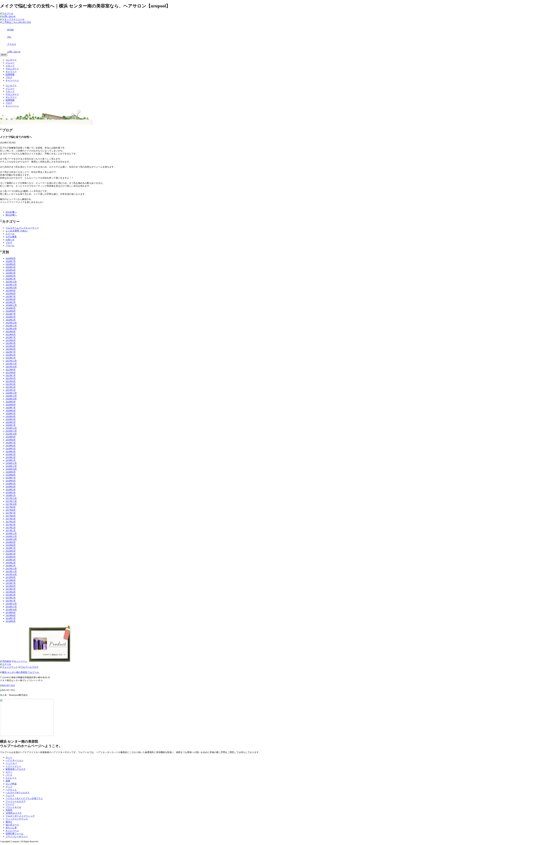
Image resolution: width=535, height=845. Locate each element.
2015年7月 (11, 583)
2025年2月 (11, 302)
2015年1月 (11, 601)
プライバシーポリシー (17, 836)
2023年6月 (11, 340)
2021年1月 (11, 390)
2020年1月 (11, 425)
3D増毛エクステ (14, 813)
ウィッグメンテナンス (17, 819)
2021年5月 (11, 378)
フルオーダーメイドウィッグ (20, 816)
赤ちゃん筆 (11, 827)
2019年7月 (11, 443)
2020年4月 (11, 416)
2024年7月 (11, 314)
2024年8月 (11, 311)
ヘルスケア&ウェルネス (18, 792)
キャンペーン (12, 80)
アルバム (10, 245)
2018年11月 (11, 466)
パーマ (9, 775)
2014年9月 (11, 612)
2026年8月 (11, 258)
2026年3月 (11, 273)
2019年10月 (11, 434)
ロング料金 (11, 784)
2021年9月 (11, 369)
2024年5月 (11, 317)
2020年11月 (11, 396)
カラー (9, 772)
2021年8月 (11, 372)
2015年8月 (11, 580)
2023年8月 (11, 334)
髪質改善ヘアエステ (16, 769)
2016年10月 (11, 539)
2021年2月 (11, 387)
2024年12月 (11, 305)
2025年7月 (11, 296)
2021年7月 (11, 375)
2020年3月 (11, 419)
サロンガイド (12, 68)
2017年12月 (11, 498)
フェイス (10, 795)
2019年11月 (11, 431)
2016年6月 (11, 551)
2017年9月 (11, 507)
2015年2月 (11, 598)
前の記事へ (11, 215)
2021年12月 (11, 361)
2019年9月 (11, 437)
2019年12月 (11, 428)
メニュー (10, 63)
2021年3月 (11, 384)
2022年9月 (11, 349)
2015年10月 (11, 574)
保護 (8, 781)
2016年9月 (11, 542)
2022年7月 (11, 352)
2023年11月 (11, 326)
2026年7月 (11, 261)
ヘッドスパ (11, 763)
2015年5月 (11, 589)
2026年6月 (11, 264)
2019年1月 (11, 460)
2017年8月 (11, 510)
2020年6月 (11, 410)
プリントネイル (13, 807)
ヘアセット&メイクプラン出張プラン (24, 798)
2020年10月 (11, 399)
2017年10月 (11, 504)
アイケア (10, 804)
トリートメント (13, 766)
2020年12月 (11, 393)
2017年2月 (11, 527)
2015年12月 (11, 568)
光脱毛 (9, 810)
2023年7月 (11, 337)
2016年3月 (11, 560)
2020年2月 (11, 422)
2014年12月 (11, 604)
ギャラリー (11, 71)
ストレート (11, 778)
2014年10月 (11, 609)
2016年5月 (11, 554)
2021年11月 (11, 364)
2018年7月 (11, 478)
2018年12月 (11, 463)
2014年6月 (11, 621)
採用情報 (10, 74)
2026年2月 (11, 276)
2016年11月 (11, 536)
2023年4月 (11, 346)
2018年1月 (11, 495)
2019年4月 (11, 451)
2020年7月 (11, 407)
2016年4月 (11, 557)
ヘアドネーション (14, 760)
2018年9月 (11, 472)
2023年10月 (11, 328)
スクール (10, 234)
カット (9, 757)
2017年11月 (11, 501)
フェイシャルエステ (16, 801)
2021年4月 (11, 381)
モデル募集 (11, 236)
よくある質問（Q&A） (17, 231)
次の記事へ (11, 212)
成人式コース (12, 825)
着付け (9, 822)
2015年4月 (11, 592)
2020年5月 (11, 413)
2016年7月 (11, 548)
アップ (9, 786)
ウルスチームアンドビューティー (22, 228)
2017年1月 (11, 530)
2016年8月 (11, 545)
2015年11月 (11, 571)
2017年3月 (11, 525)
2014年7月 (11, 618)
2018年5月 (11, 484)
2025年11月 (11, 285)
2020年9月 (11, 402)
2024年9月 (11, 308)
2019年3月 (11, 454)
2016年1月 (11, 565)
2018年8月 (11, 475)
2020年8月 (11, 405)
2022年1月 (11, 358)
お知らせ (10, 239)
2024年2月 (11, 320)
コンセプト (11, 60)
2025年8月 (11, 293)
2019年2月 (11, 457)
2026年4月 (11, 270)
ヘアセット (11, 789)
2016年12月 (11, 533)
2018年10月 (11, 469)
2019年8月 (11, 440)
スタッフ (10, 66)
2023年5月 (11, 343)
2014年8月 (11, 615)
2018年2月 (11, 492)
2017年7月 (11, 513)
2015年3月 (11, 595)
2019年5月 (11, 448)
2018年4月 (11, 486)
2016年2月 (11, 563)
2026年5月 (11, 267)
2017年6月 (11, 516)
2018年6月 (11, 481)
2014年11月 (11, 606)
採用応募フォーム (14, 833)
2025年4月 (11, 299)
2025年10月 (11, 287)
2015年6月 (11, 586)
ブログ (9, 77)
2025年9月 (11, 290)
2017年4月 (11, 522)
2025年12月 (11, 282)
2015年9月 (11, 577)
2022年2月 (11, 355)
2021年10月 (11, 367)
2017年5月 (11, 519)
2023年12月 (11, 323)
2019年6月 (11, 446)
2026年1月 (11, 279)
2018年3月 (11, 489)
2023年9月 (11, 331)
